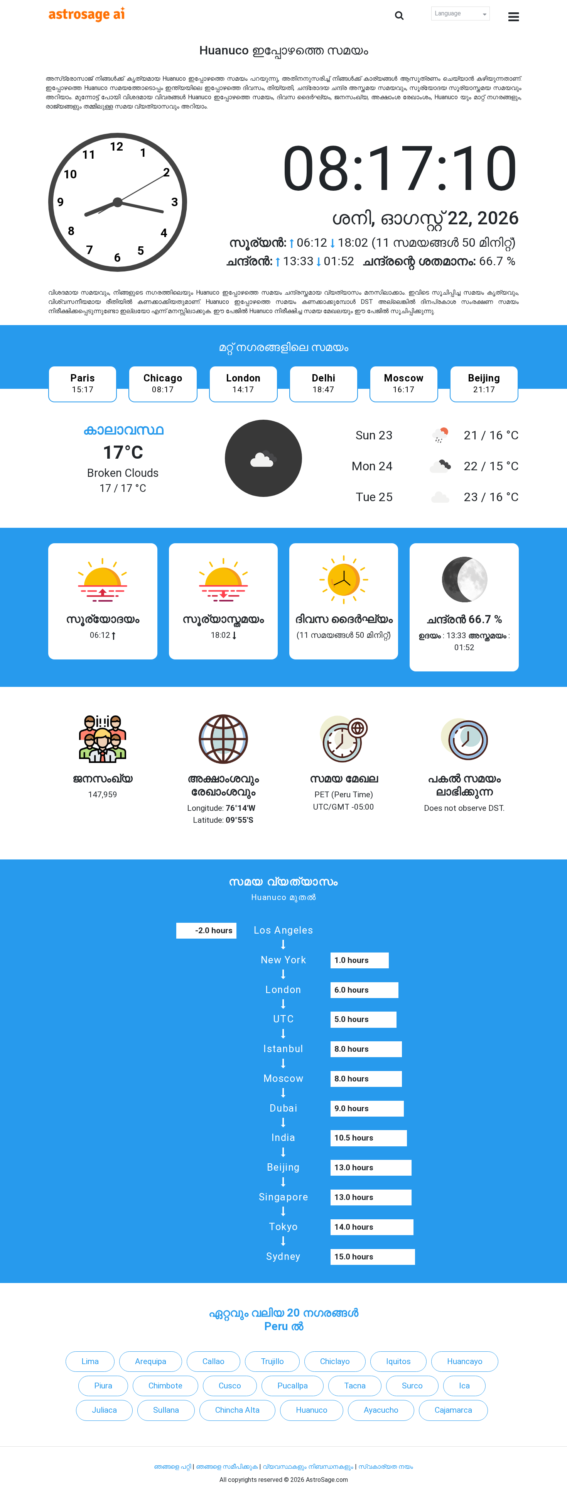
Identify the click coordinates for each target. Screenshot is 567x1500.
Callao (213, 1361)
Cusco (230, 1385)
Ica (464, 1385)
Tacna (355, 1385)
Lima (90, 1361)
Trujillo (272, 1361)
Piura (103, 1385)
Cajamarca (453, 1410)
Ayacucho (381, 1410)
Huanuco (311, 1410)
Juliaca (104, 1410)
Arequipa (150, 1361)
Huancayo (465, 1361)
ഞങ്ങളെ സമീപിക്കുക (227, 1466)
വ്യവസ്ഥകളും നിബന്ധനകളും (309, 1466)
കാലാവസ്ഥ (123, 429)
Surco (412, 1385)
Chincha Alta (237, 1410)
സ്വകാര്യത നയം (385, 1466)
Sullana (166, 1410)
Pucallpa (292, 1385)
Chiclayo (335, 1361)
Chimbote (165, 1385)
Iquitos (398, 1361)
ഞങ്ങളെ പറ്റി (172, 1466)
